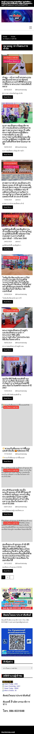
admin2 (17, 200)
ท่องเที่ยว (24, 258)
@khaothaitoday (21, 90)
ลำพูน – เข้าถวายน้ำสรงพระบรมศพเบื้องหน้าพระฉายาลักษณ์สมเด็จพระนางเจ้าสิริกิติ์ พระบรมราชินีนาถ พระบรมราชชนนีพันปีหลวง (17, 82)
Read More (8, 97)
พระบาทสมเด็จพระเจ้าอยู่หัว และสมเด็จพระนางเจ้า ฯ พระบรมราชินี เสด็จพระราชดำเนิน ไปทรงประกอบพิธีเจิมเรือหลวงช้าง (16, 335)
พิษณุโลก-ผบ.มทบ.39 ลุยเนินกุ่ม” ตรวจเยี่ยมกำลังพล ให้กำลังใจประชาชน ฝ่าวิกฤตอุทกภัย (16, 2)
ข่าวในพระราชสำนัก (11, 58)
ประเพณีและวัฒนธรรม (11, 61)
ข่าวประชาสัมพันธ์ (10, 163)
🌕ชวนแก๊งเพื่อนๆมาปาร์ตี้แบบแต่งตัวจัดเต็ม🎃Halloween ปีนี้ (16, 449)
